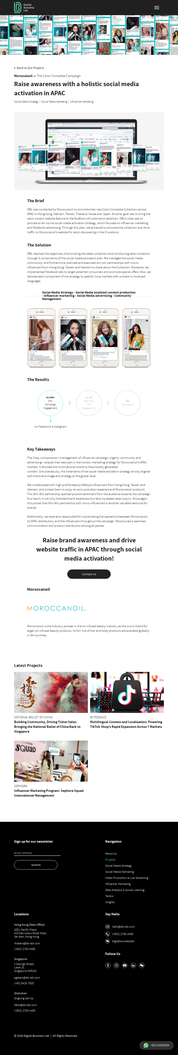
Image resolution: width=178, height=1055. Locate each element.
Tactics (109, 896)
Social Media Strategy (26, 102)
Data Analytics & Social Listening (124, 890)
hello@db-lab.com (25, 1005)
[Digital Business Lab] (24, 7)
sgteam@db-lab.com (27, 978)
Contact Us (89, 574)
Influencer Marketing (81, 102)
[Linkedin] (133, 965)
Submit (36, 865)
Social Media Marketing (54, 102)
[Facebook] (107, 965)
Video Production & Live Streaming (126, 878)
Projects (110, 860)
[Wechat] (141, 965)
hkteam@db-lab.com (27, 943)
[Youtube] (124, 965)
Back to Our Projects (30, 68)
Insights (110, 902)
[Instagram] (116, 965)
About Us (111, 854)
